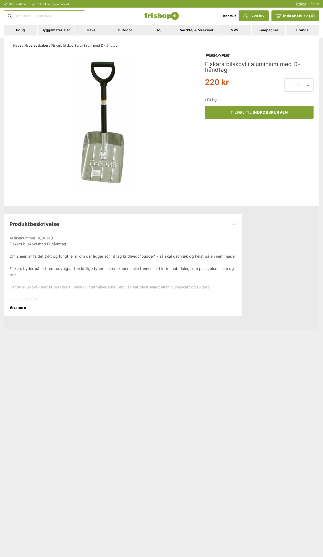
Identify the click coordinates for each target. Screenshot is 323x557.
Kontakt (229, 16)
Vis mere (17, 307)
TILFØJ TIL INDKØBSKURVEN (259, 112)
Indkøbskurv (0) (299, 15)
